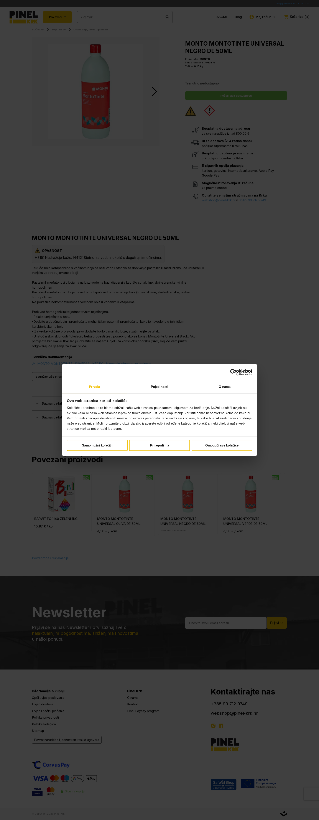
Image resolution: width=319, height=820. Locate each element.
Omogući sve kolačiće (221, 445)
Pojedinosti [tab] (159, 387)
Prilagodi (157, 445)
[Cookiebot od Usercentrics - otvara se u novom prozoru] (233, 372)
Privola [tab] (94, 387)
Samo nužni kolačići (97, 445)
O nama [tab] (225, 387)
